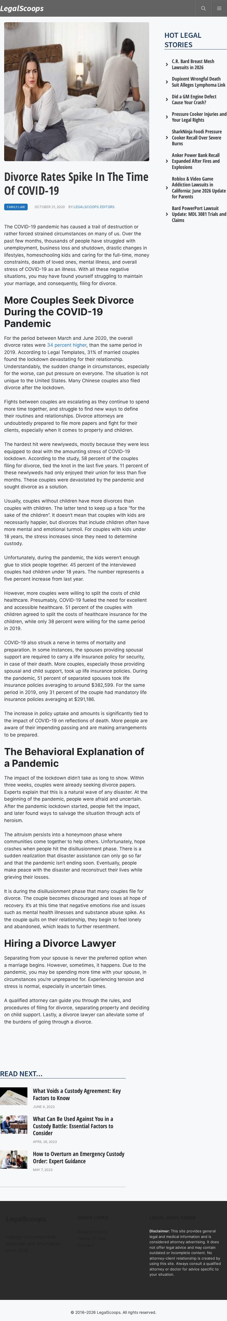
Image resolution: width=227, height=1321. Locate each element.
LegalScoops (22, 8)
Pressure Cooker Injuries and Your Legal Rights (199, 117)
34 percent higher (66, 345)
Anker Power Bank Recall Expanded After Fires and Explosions (196, 161)
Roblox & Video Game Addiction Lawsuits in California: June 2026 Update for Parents (199, 187)
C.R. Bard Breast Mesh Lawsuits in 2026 (193, 64)
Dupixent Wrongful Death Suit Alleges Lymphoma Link (198, 81)
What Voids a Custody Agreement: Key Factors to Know (77, 1094)
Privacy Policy (92, 1232)
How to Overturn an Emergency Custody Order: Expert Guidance (78, 1157)
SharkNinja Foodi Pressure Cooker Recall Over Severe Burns (197, 137)
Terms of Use (91, 1238)
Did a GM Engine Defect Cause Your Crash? (194, 99)
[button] (203, 8)
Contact (86, 1245)
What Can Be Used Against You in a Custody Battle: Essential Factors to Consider (73, 1126)
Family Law (16, 207)
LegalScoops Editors (94, 207)
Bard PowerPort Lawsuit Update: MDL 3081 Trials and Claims (199, 214)
